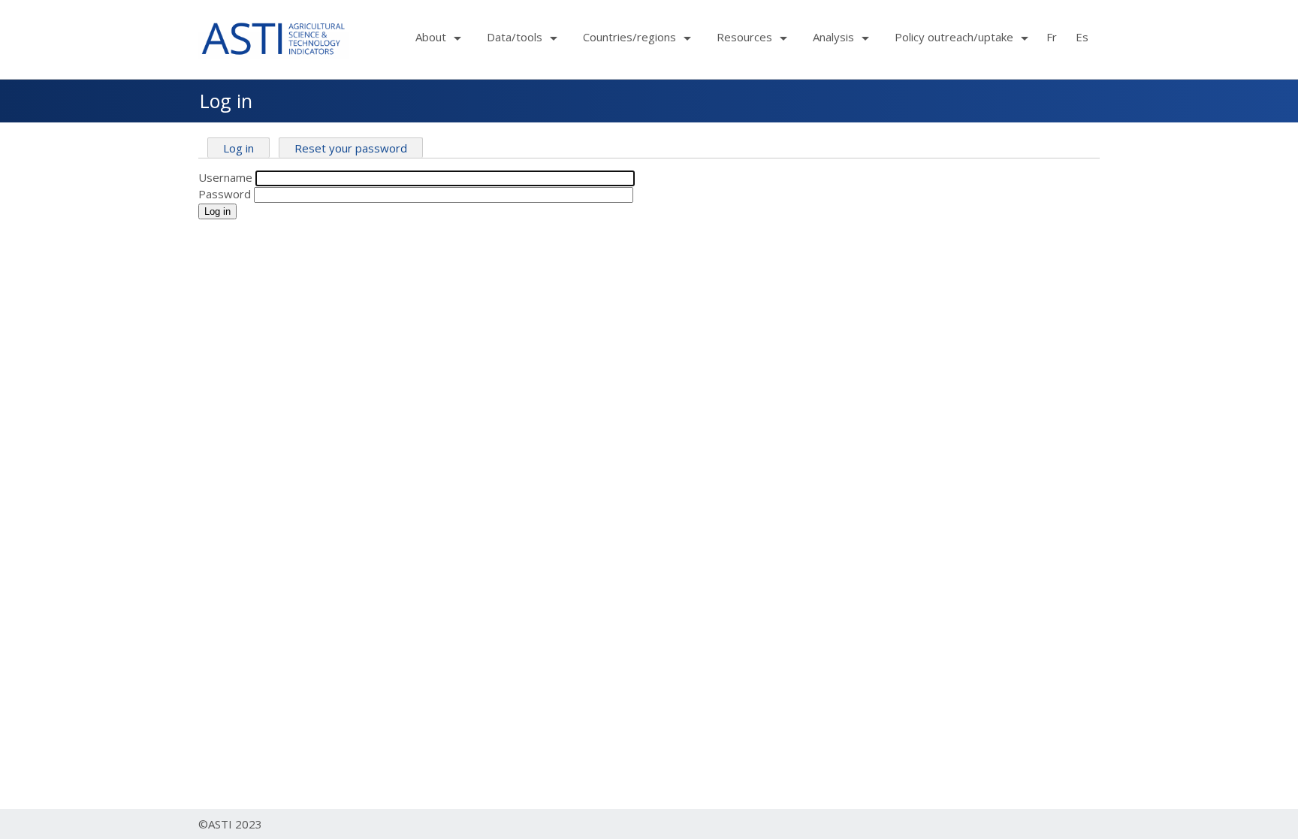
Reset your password (350, 147)
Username (225, 177)
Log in (238, 147)
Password (224, 193)
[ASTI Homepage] (273, 36)
